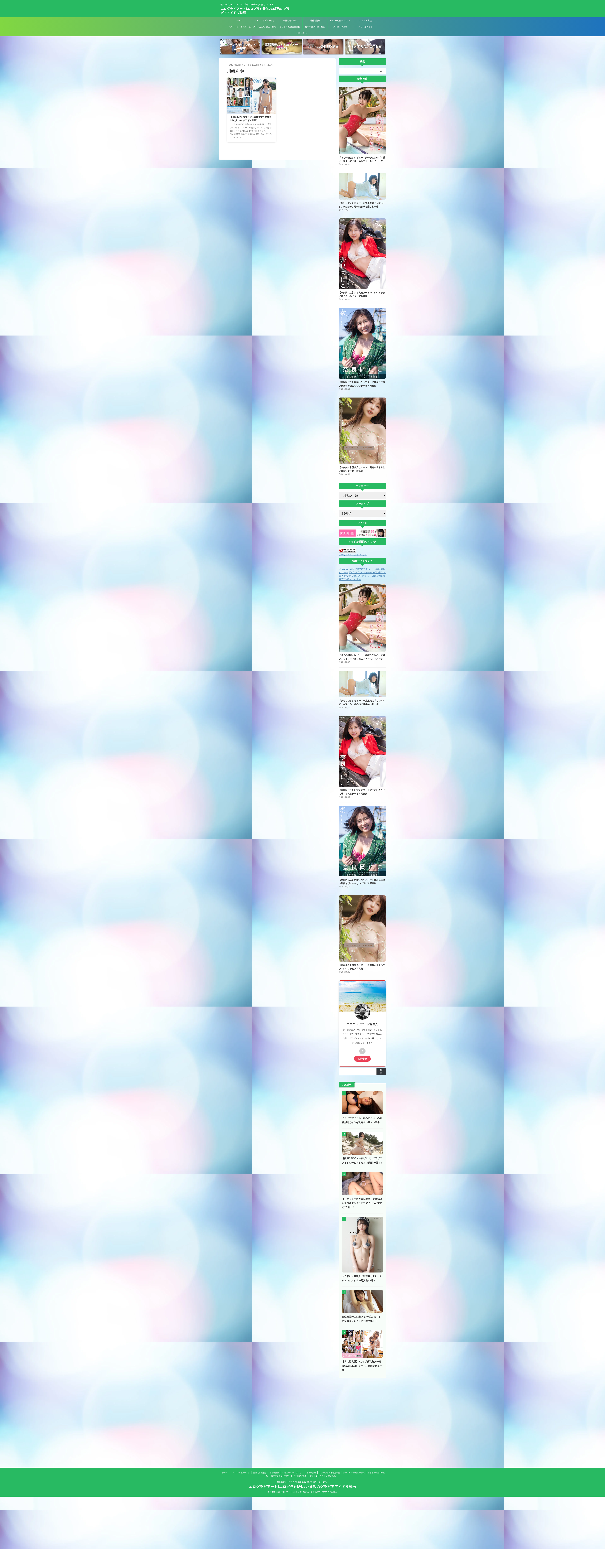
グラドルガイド (365, 26)
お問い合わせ (302, 33)
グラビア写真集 (340, 26)
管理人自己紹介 (290, 20)
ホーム (239, 20)
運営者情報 (315, 20)
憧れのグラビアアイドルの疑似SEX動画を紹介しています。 (302, 1482)
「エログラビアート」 (264, 20)
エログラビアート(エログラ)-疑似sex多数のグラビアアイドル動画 (302, 1486)
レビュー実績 (365, 20)
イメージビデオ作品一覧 (239, 26)
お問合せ (362, 1058)
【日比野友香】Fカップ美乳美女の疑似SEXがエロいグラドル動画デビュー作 (362, 1365)
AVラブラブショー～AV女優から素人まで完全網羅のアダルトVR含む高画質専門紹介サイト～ (362, 576)
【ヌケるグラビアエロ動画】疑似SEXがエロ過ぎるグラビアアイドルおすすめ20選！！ (362, 1203)
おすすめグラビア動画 (315, 26)
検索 (381, 1071)
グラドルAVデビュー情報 (264, 26)
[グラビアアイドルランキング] (347, 551)
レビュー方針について (340, 20)
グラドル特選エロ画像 (290, 26)
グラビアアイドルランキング (353, 554)
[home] (362, 1051)
